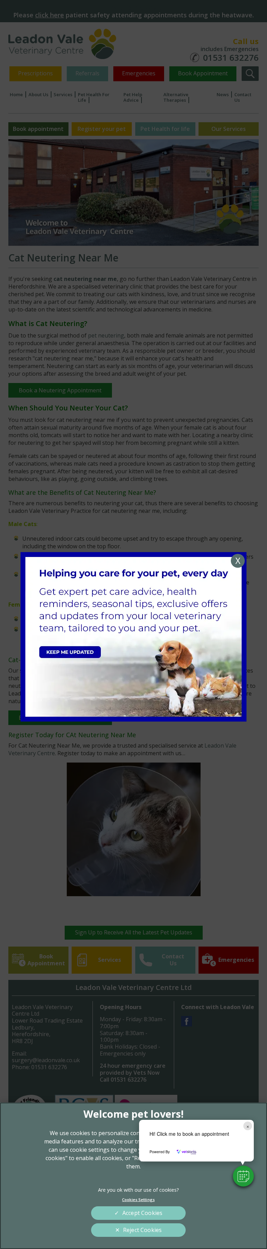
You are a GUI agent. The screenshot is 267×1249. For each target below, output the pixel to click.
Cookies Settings (138, 1199)
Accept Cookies (142, 1213)
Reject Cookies (142, 1230)
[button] (243, 1176)
